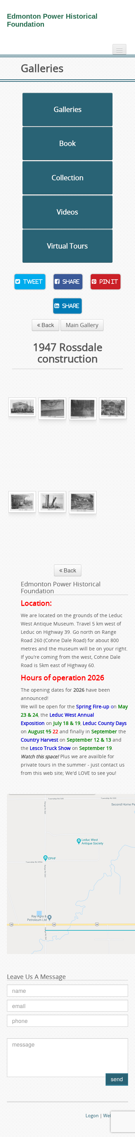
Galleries (68, 109)
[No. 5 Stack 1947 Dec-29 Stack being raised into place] (52, 525)
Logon (92, 1115)
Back (47, 325)
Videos (67, 212)
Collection (67, 177)
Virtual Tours (67, 246)
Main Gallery (82, 325)
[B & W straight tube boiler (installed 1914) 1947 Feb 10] (83, 432)
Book (67, 143)
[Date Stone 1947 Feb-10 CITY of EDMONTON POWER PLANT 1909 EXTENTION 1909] (52, 432)
